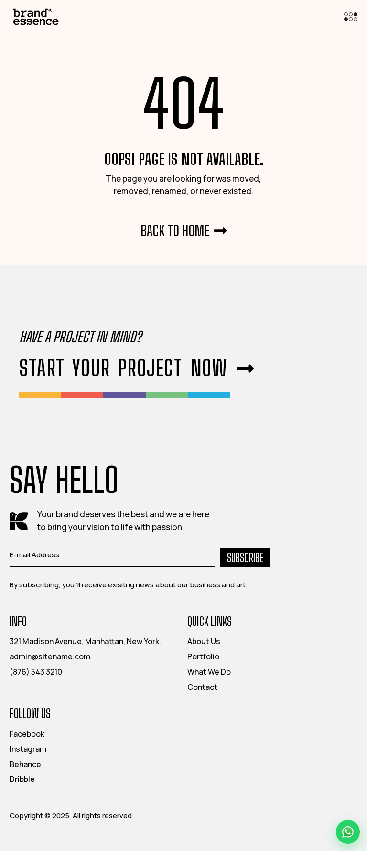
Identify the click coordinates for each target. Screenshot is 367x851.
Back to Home (174, 230)
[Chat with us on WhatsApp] (348, 832)
